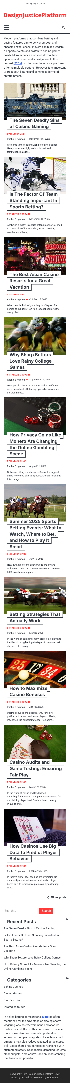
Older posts (58, 897)
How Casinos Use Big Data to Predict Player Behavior (33, 852)
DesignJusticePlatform (35, 15)
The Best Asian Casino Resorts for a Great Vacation (34, 281)
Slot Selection (12, 1000)
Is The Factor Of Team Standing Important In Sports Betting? (34, 200)
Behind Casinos (16, 461)
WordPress (52, 1077)
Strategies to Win (18, 214)
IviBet (45, 1017)
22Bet (18, 63)
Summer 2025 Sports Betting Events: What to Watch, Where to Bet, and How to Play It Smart (35, 534)
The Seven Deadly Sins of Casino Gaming (29, 928)
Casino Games (15, 134)
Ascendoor (26, 1077)
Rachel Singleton (16, 139)
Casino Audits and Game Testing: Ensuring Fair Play (36, 768)
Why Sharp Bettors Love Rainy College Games (31, 361)
